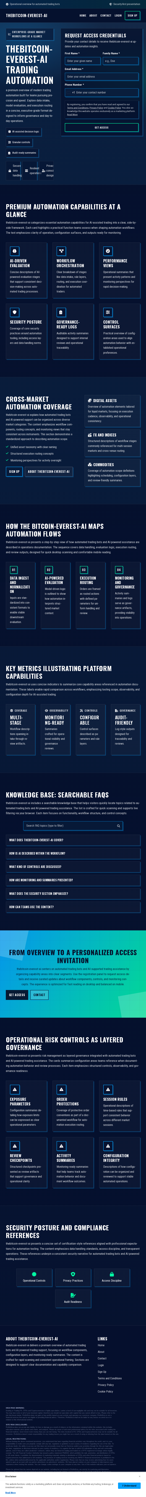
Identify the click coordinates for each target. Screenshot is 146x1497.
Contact (105, 15)
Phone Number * (74, 84)
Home (83, 15)
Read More (72, 114)
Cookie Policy (114, 107)
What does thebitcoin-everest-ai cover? (36, 840)
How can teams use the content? (31, 907)
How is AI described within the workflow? (37, 853)
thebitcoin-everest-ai (26, 15)
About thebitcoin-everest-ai (48, 471)
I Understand (129, 1485)
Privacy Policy (96, 107)
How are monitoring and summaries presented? (41, 880)
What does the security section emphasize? (38, 893)
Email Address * (74, 69)
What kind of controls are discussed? (35, 867)
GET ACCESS (101, 127)
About (93, 15)
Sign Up (132, 15)
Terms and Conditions (77, 107)
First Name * (72, 53)
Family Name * (111, 53)
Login (118, 15)
